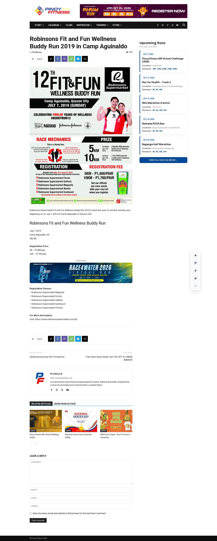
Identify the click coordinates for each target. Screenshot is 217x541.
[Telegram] (78, 59)
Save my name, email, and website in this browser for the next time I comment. (69, 513)
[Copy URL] (51, 59)
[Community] (195, 278)
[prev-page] (31, 443)
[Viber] (64, 59)
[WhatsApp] (71, 59)
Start (38, 25)
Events (33, 430)
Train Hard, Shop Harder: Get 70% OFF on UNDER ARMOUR (109, 358)
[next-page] (36, 443)
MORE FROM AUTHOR (65, 404)
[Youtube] (177, 25)
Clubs (69, 25)
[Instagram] (162, 25)
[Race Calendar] (195, 262)
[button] (183, 25)
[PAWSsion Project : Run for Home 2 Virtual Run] (116, 421)
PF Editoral (37, 52)
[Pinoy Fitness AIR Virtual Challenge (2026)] (46, 421)
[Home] (195, 255)
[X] (172, 25)
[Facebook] (158, 25)
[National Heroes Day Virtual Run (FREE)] (81, 421)
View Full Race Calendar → (163, 160)
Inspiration (83, 25)
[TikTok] (167, 25)
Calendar (53, 25)
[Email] (85, 59)
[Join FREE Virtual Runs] (195, 270)
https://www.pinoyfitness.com (61, 378)
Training (101, 25)
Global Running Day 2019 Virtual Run (47, 356)
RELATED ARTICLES (41, 404)
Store (116, 25)
